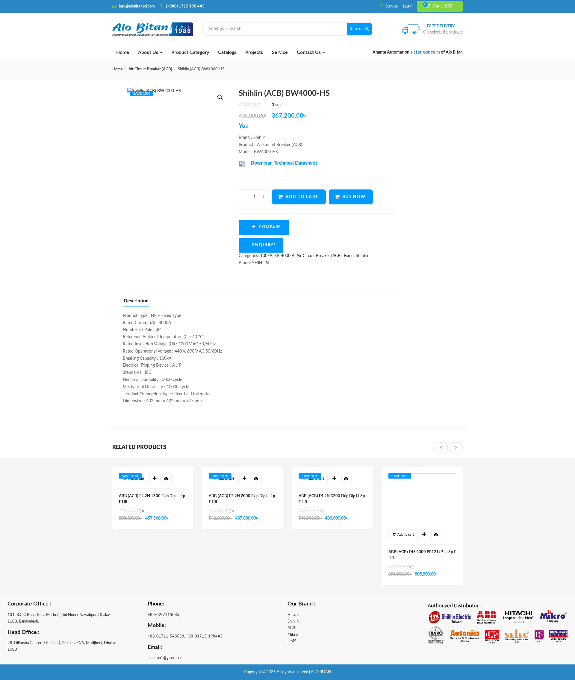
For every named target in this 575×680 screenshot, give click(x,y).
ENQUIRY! (263, 245)
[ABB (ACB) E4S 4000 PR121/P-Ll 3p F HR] (422, 479)
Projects (254, 52)
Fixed (349, 256)
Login (407, 6)
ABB (291, 628)
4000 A (287, 256)
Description (136, 300)
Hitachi (293, 615)
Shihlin (362, 256)
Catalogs (227, 52)
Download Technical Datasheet (284, 163)
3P (276, 256)
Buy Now (354, 197)
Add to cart (301, 197)
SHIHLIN (260, 263)
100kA (266, 256)
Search (357, 29)
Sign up (391, 6)
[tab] (136, 302)
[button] (442, 6)
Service (280, 52)
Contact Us (309, 52)
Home (122, 52)
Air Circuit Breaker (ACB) (150, 69)
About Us (148, 52)
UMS (292, 641)
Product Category (190, 52)
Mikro (293, 635)
